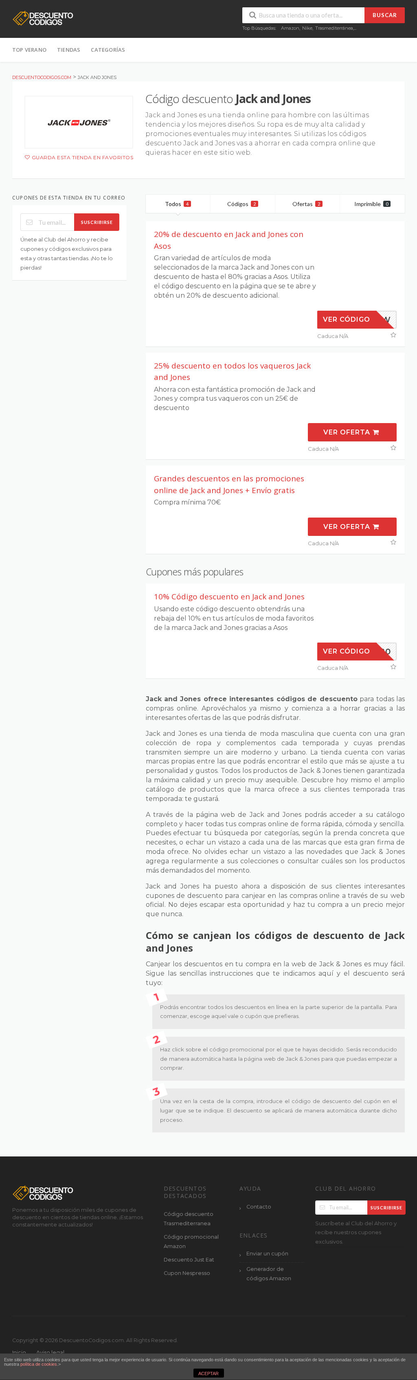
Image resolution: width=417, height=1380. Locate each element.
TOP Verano (29, 49)
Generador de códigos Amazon (268, 1273)
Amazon (290, 28)
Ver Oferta (347, 432)
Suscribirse (97, 222)
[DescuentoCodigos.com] (42, 18)
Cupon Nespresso (187, 1273)
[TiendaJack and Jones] (78, 122)
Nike (307, 28)
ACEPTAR (208, 1373)
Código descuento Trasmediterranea (188, 1218)
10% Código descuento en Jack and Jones (229, 596)
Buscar (385, 15)
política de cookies (38, 1364)
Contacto (258, 1207)
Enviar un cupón (267, 1254)
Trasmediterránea (334, 28)
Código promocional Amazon (191, 1241)
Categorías (108, 49)
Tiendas (68, 49)
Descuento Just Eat (189, 1260)
